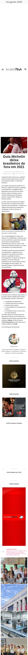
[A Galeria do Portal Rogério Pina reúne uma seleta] (14, 570)
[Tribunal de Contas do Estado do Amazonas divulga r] (14, 597)
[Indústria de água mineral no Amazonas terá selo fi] (14, 624)
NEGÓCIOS (8, 173)
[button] (2, 69)
